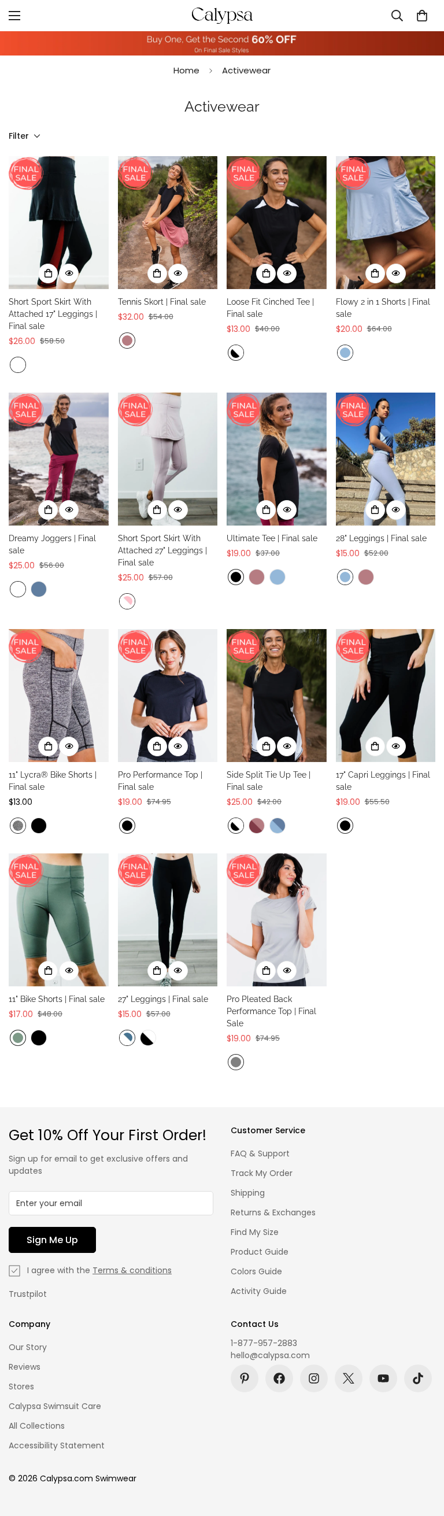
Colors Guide (256, 1271)
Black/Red (17, 364)
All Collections (37, 1426)
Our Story (28, 1347)
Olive (17, 1037)
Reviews (24, 1367)
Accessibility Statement (57, 1445)
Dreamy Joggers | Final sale (52, 544)
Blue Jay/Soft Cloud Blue (277, 825)
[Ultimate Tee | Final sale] (277, 459)
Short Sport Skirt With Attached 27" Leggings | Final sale (162, 550)
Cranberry (17, 589)
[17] (386, 695)
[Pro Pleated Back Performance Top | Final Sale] (277, 919)
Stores (21, 1386)
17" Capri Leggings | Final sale (383, 781)
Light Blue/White (127, 1037)
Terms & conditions (132, 1270)
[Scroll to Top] (421, 1453)
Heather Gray (17, 825)
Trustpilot (28, 1294)
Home (186, 70)
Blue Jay (38, 589)
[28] (386, 459)
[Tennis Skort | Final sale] (168, 222)
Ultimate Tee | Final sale (272, 538)
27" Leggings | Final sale (163, 999)
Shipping (248, 1193)
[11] (59, 695)
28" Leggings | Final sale (381, 538)
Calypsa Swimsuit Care (55, 1406)
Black (235, 577)
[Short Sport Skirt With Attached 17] (59, 222)
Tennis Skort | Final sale (162, 301)
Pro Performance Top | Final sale (160, 781)
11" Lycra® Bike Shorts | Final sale (53, 781)
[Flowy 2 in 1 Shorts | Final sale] (386, 222)
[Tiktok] (418, 1378)
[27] (168, 919)
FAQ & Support (260, 1153)
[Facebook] (279, 1378)
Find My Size (255, 1232)
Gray (235, 1062)
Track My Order (262, 1173)
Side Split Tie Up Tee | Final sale (268, 781)
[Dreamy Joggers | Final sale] (59, 459)
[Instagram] (314, 1378)
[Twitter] (348, 1378)
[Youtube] (383, 1378)
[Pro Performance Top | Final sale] (168, 695)
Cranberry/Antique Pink (256, 825)
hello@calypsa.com (270, 1355)
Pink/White (127, 601)
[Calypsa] (222, 15)
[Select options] (48, 273)
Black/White (235, 352)
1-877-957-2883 (264, 1343)
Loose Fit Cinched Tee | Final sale (270, 308)
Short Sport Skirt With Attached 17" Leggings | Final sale (53, 314)
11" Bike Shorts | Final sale (57, 999)
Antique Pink (127, 340)
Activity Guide (259, 1291)
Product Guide (259, 1252)
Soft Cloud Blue (345, 352)
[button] (422, 15)
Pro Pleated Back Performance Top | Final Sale (271, 1011)
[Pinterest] (244, 1378)
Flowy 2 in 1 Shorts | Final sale (383, 308)
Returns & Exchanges (273, 1212)
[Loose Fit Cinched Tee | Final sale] (277, 222)
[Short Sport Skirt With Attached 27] (168, 459)
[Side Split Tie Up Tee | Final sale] (277, 695)
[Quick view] (69, 273)
